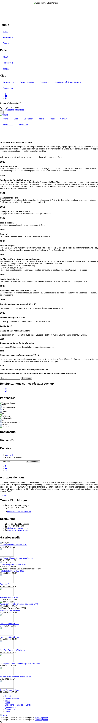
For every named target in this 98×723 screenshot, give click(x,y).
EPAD (5, 57)
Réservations (8, 82)
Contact (63, 119)
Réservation (8, 125)
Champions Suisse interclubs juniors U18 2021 (20, 663)
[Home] (3, 715)
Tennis (41, 119)
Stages (6, 43)
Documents (44, 82)
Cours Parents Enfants (9, 690)
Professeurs (8, 37)
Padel (52, 119)
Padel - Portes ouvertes (10, 610)
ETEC (5, 32)
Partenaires (8, 88)
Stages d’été (5, 584)
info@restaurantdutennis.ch (18, 528)
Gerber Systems (41, 718)
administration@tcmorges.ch (14, 110)
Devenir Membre (27, 82)
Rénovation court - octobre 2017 (13, 545)
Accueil (8, 696)
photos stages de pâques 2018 (13, 564)
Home (5, 119)
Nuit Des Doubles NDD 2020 (12, 650)
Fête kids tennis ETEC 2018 (12, 571)
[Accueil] (4, 115)
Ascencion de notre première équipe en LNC (19, 604)
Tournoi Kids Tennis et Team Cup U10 (16, 677)
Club (16, 119)
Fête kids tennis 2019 (9, 597)
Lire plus (3, 495)
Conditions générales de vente (68, 82)
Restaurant (23, 125)
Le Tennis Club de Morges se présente (16, 558)
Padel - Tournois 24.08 (9, 637)
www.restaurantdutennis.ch (18, 530)
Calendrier (28, 119)
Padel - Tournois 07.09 (9, 624)
